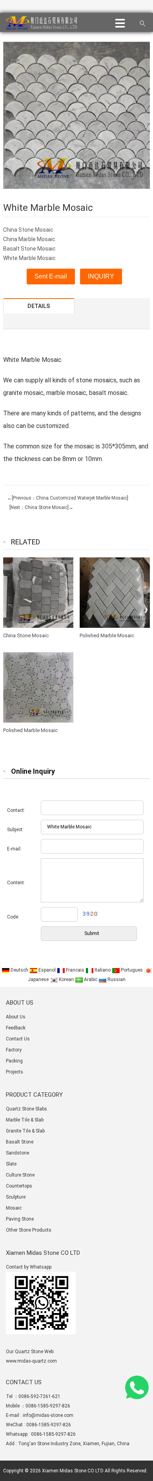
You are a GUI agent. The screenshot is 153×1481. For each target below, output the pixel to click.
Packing (14, 1061)
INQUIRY (101, 276)
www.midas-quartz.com (31, 1361)
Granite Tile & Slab (25, 1131)
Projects (14, 1072)
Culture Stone (20, 1175)
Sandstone (17, 1153)
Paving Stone (20, 1219)
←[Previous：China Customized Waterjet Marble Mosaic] (67, 498)
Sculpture (16, 1197)
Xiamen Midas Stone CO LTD (73, 1471)
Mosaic (14, 1208)
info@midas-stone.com (48, 1415)
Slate (11, 1164)
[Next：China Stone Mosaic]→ (40, 507)
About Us (16, 1017)
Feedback (16, 1028)
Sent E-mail (51, 276)
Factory (14, 1050)
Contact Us (18, 1039)
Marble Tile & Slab (25, 1120)
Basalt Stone (19, 1142)
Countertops (19, 1186)
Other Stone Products (28, 1230)
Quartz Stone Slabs (26, 1109)
